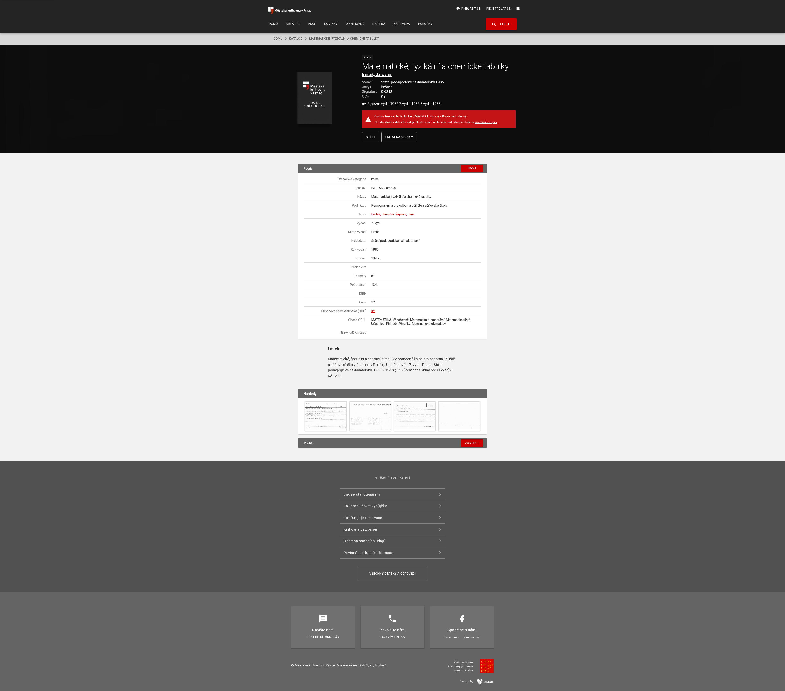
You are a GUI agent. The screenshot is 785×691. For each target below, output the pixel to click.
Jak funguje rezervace (363, 517)
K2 (373, 311)
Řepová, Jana (404, 214)
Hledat (501, 24)
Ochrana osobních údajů (364, 541)
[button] (314, 98)
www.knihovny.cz (486, 122)
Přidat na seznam (399, 137)
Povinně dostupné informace (368, 552)
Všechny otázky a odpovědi (392, 573)
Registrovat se (498, 8)
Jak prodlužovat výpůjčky (365, 506)
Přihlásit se (468, 8)
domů (278, 39)
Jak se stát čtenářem (362, 494)
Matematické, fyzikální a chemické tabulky (344, 39)
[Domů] (290, 10)
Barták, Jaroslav (377, 74)
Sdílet (371, 137)
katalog (296, 39)
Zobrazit (472, 443)
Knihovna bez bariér (361, 529)
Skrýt (472, 168)
